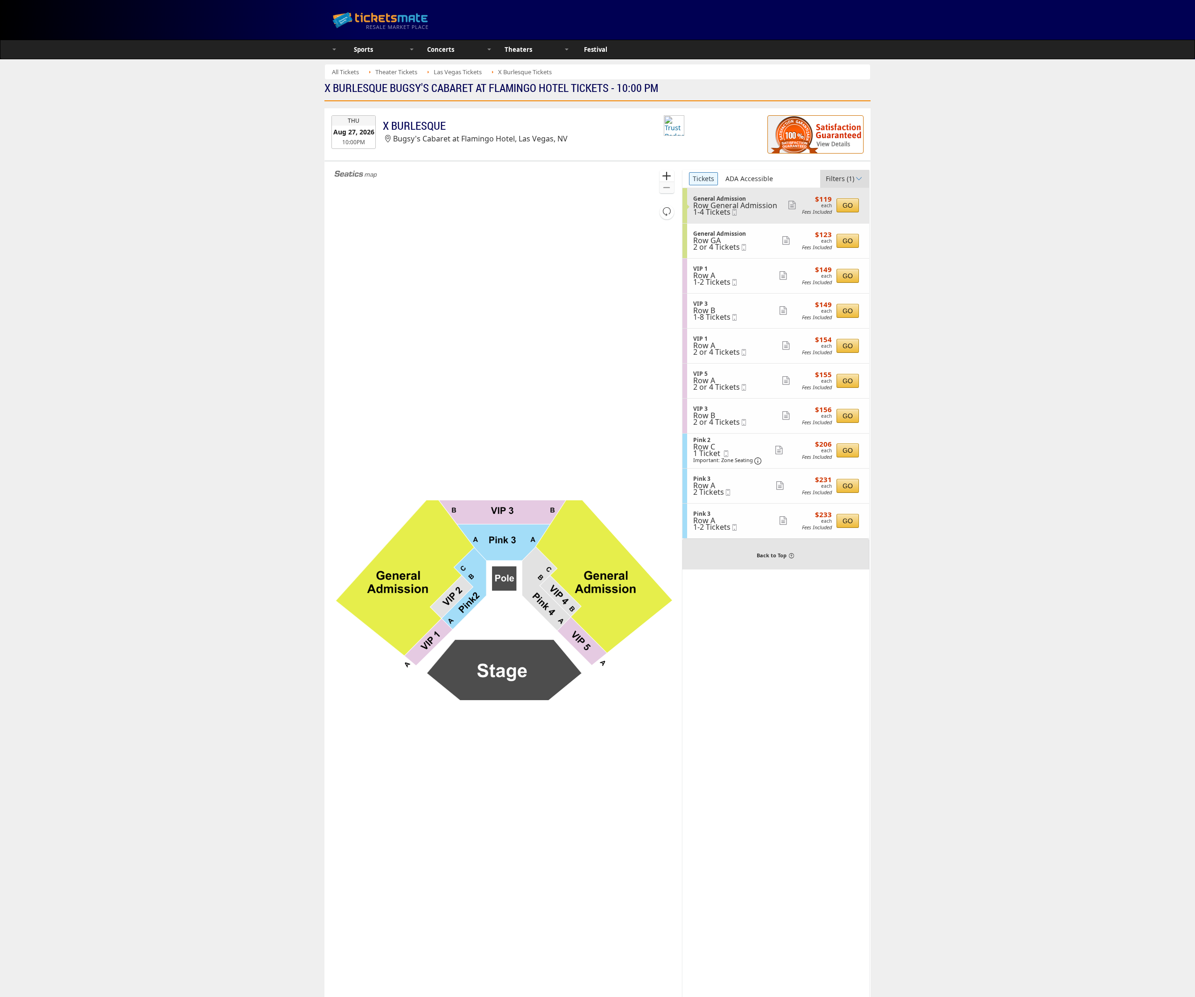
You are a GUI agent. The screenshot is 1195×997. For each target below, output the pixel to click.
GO (848, 205)
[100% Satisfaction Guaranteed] (815, 134)
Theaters (518, 49)
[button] (667, 176)
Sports (363, 49)
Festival (595, 49)
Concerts (440, 49)
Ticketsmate (424, 19)
